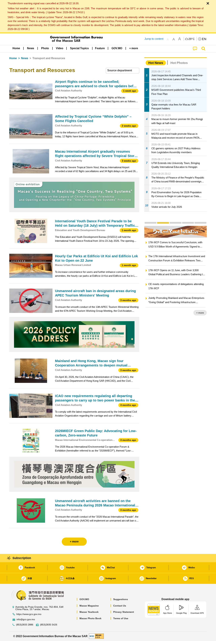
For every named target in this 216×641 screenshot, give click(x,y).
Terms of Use (120, 618)
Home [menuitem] (16, 48)
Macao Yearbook (89, 612)
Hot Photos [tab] (179, 63)
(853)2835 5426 (48, 624)
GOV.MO (84, 599)
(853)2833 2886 (24, 624)
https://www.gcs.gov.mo (28, 614)
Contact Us (119, 605)
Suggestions (120, 599)
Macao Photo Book (90, 618)
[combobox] (122, 70)
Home (13, 58)
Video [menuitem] (59, 48)
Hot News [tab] (155, 63)
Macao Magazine (89, 605)
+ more (204, 312)
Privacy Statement (123, 612)
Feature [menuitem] (100, 48)
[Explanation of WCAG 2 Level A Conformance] (96, 636)
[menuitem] (30, 48)
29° (191, 39)
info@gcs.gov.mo (26, 619)
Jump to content (153, 38)
